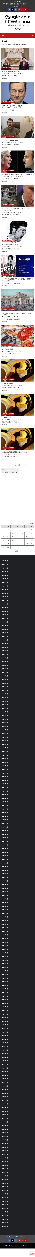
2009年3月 (5, 1046)
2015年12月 (5, 888)
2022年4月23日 (14, 108)
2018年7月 (5, 780)
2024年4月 (5, 629)
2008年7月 (5, 1071)
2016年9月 (5, 856)
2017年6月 (5, 823)
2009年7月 (5, 1032)
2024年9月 (5, 611)
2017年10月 (5, 809)
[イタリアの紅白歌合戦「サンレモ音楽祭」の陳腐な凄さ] (17, 266)
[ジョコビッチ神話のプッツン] (17, 232)
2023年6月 (5, 647)
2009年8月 (5, 1028)
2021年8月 (5, 701)
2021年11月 (5, 690)
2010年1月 (5, 1014)
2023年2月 (5, 654)
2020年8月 (5, 733)
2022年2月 (5, 679)
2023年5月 (5, 651)
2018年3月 (5, 794)
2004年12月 (5, 1215)
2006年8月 (5, 1143)
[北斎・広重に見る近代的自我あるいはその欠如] (17, 439)
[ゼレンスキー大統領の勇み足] (17, 127)
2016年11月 (5, 848)
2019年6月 (5, 762)
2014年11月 (5, 931)
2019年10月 (5, 748)
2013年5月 (5, 992)
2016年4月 (5, 874)
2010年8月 (5, 1010)
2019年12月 (5, 744)
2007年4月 (5, 1115)
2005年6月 (5, 1194)
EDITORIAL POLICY (12, 1237)
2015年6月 (5, 906)
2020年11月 (5, 726)
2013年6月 (5, 989)
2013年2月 (5, 1003)
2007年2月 (5, 1122)
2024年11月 (5, 604)
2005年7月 (5, 1190)
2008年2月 (5, 1089)
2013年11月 (5, 971)
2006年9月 (5, 1140)
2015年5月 (5, 910)
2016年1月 (5, 884)
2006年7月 (5, 1147)
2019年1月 (5, 769)
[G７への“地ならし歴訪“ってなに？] (17, 59)
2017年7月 (5, 820)
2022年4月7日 (13, 212)
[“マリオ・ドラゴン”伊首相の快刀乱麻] (17, 93)
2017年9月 (5, 812)
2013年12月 (5, 967)
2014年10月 (5, 935)
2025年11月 (5, 582)
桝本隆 (17, 4)
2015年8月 (5, 899)
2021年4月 (5, 712)
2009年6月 (5, 1035)
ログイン (29, 4)
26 (17, 544)
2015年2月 (5, 920)
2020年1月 (5, 740)
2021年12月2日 (14, 420)
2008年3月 (5, 1086)
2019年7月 (5, 758)
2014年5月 (5, 953)
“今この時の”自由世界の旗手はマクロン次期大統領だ (17, 174)
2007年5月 (5, 1111)
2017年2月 (5, 838)
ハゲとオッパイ (6, 418)
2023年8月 (5, 640)
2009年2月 (5, 1050)
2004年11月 (5, 1219)
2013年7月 (5, 985)
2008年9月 (5, 1064)
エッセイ (5, 67)
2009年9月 (5, 1025)
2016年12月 (5, 845)
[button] (2, 35)
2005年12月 (5, 1172)
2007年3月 (5, 1118)
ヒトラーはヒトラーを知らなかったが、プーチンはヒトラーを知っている (17, 209)
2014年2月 (5, 960)
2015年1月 (5, 924)
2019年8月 (5, 755)
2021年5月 (5, 708)
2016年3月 (5, 877)
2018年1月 (5, 802)
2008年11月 (5, 1057)
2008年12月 (5, 1053)
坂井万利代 (23, 4)
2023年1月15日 (14, 73)
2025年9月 (5, 589)
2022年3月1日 (13, 247)
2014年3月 (5, 956)
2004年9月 (5, 1226)
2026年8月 (5, 561)
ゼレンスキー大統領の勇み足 (10, 140)
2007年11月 (5, 1100)
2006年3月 (5, 1161)
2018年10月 (5, 773)
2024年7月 (5, 618)
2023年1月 (5, 658)
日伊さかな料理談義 (7, 349)
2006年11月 (5, 1133)
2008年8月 (5, 1068)
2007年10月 (5, 1104)
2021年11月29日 (14, 454)
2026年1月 (5, 575)
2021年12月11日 (14, 385)
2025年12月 (5, 579)
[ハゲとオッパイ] (17, 405)
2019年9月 (5, 751)
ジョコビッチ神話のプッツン (10, 245)
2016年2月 (5, 881)
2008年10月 (5, 1061)
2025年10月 (5, 586)
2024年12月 (5, 600)
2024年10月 (5, 607)
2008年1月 (5, 1093)
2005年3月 (5, 1204)
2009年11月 (5, 1021)
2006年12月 (5, 1129)
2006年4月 (5, 1158)
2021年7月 (5, 705)
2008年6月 (5, 1075)
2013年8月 (5, 981)
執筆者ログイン (18, 6)
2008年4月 (5, 1082)
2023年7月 (5, 643)
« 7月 (16, 551)
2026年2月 (5, 571)
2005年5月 (5, 1197)
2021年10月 (5, 694)
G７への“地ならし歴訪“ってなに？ (11, 72)
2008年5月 (5, 1079)
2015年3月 (5, 917)
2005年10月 (5, 1179)
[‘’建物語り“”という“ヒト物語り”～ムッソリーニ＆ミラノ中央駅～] (17, 300)
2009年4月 (5, 1043)
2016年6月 (5, 866)
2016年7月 (5, 863)
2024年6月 (5, 622)
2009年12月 (5, 1017)
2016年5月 (5, 870)
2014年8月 (5, 942)
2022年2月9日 (13, 281)
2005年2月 (5, 1208)
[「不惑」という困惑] (17, 370)
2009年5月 (5, 1039)
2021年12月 (5, 687)
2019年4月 (5, 766)
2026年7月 (5, 564)
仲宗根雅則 (12, 4)
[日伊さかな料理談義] (17, 336)
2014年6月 (5, 949)
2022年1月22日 (14, 351)
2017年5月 (5, 827)
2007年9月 (5, 1107)
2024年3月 (5, 633)
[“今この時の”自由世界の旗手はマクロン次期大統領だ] (17, 162)
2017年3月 (5, 834)
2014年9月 (5, 938)
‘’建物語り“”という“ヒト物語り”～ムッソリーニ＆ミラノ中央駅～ (17, 314)
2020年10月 (5, 730)
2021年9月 (5, 697)
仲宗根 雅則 (6, 73)
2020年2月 (5, 737)
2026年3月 (5, 568)
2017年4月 (5, 830)
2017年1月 (5, 841)
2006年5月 (5, 1154)
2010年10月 (5, 1007)
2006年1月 (5, 1169)
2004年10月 (5, 1222)
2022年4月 (5, 672)
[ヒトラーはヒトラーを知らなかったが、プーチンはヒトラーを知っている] (17, 196)
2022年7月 (5, 665)
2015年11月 (5, 892)
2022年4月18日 (14, 142)
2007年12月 (5, 1097)
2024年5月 (5, 625)
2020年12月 (5, 722)
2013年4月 (5, 996)
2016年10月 (5, 852)
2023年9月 (5, 636)
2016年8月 (5, 859)
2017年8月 (5, 816)
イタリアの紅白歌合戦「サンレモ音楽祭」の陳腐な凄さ (17, 279)
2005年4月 (5, 1201)
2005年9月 (5, 1183)
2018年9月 (5, 776)
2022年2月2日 (13, 317)
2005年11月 (5, 1176)
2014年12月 (5, 928)
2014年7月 (5, 946)
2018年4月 (5, 791)
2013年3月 (5, 999)
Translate (14, 473)
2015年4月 (5, 913)
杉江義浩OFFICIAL (17, 22)
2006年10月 (5, 1136)
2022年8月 (5, 661)
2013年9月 (5, 978)
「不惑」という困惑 (7, 383)
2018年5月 (5, 787)
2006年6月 (5, 1151)
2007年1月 (5, 1125)
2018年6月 (5, 784)
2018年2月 (5, 798)
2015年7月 (5, 902)
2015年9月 (5, 895)
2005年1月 (5, 1212)
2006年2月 (5, 1165)
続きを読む (4, 78)
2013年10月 (5, 974)
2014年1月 (5, 963)
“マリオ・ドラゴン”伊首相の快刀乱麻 (12, 106)
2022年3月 (5, 676)
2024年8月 (5, 615)
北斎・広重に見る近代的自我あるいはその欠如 (14, 452)
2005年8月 (5, 1187)
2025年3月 (5, 593)
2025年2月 (5, 597)
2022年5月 (5, 669)
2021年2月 (5, 715)
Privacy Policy (24, 1237)
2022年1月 (5, 683)
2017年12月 (5, 805)
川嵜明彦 (5, 4)
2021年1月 (5, 719)
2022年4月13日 (14, 176)
